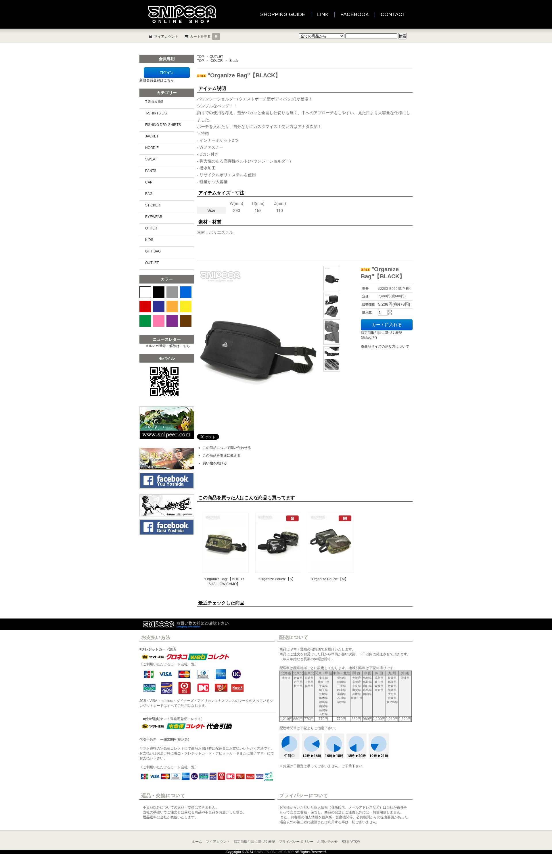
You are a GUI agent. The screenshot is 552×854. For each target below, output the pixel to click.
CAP (148, 182)
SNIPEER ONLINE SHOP (274, 852)
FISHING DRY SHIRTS (163, 125)
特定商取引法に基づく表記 (254, 842)
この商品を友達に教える (222, 455)
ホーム (197, 842)
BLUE (185, 292)
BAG (148, 194)
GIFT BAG (153, 251)
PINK (158, 321)
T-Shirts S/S (154, 102)
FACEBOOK (354, 14)
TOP (200, 57)
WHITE (145, 292)
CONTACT (393, 14)
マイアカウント (166, 37)
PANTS (150, 171)
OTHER (151, 228)
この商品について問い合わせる (227, 448)
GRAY (172, 292)
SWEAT (151, 159)
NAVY (158, 306)
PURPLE (172, 321)
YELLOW (185, 306)
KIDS (149, 240)
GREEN (145, 321)
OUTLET (216, 57)
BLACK (158, 292)
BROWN (185, 321)
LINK (323, 14)
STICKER (152, 205)
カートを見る (203, 37)
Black (233, 61)
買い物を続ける (215, 463)
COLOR (216, 61)
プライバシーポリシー (296, 842)
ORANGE (172, 306)
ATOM (356, 842)
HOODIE (152, 148)
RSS (345, 842)
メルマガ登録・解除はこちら (167, 346)
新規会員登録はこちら (156, 80)
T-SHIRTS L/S (156, 113)
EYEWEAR (153, 217)
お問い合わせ (327, 842)
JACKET (151, 136)
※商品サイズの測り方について (385, 346)
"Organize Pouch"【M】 (329, 579)
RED (145, 306)
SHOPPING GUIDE (282, 14)
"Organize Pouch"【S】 (276, 579)
